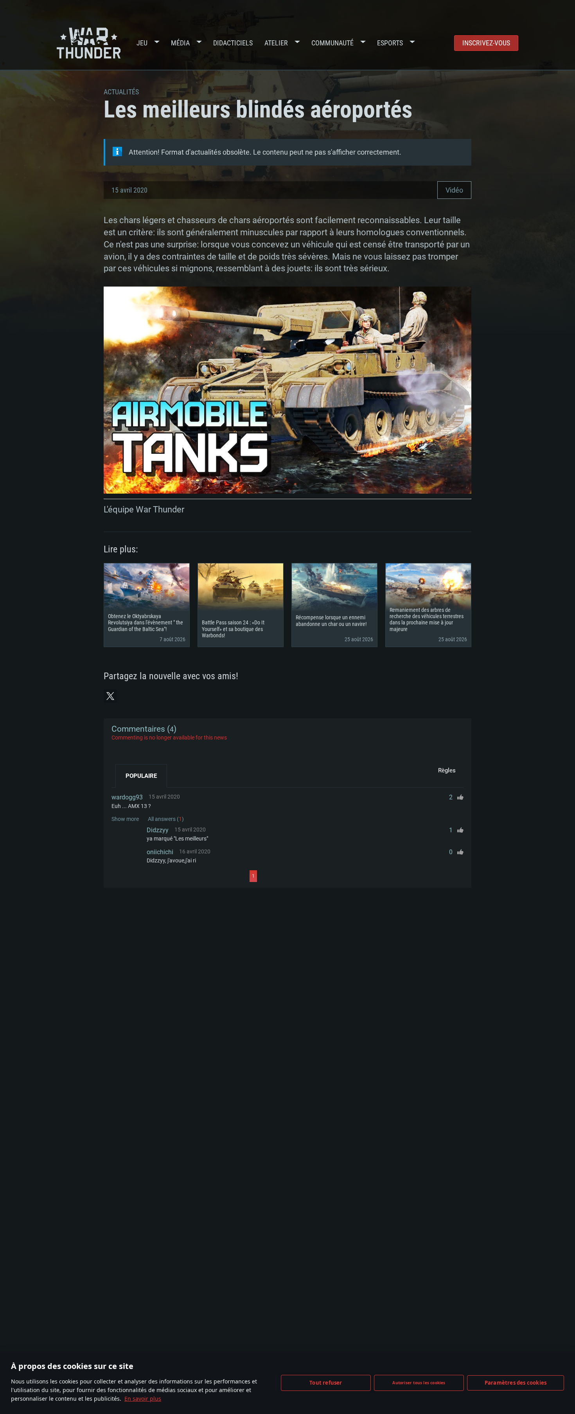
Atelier (276, 43)
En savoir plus (142, 1398)
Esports (390, 43)
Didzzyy (158, 830)
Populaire (141, 775)
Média (180, 43)
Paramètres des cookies (515, 1382)
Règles (447, 770)
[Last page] (327, 876)
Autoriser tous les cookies (418, 1382)
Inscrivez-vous (486, 43)
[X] (110, 696)
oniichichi (160, 852)
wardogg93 (127, 797)
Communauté (332, 43)
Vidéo (454, 190)
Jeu (142, 43)
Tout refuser (325, 1382)
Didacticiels (233, 43)
